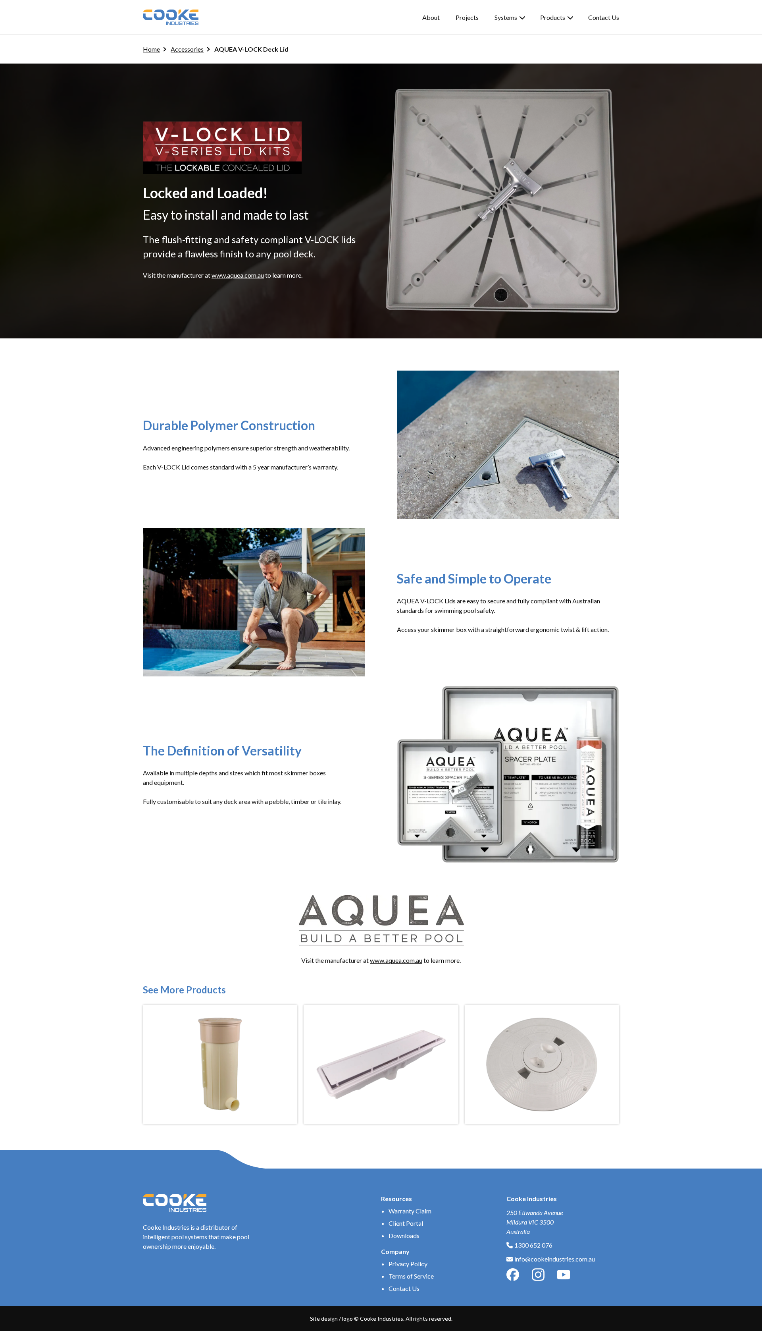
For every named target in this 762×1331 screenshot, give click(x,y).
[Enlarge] (609, 381)
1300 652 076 (533, 1245)
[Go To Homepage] (170, 17)
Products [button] (552, 17)
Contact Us (603, 17)
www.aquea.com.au (238, 275)
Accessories (187, 49)
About (431, 17)
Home (151, 49)
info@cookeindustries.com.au (554, 1259)
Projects (467, 17)
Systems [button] (506, 17)
